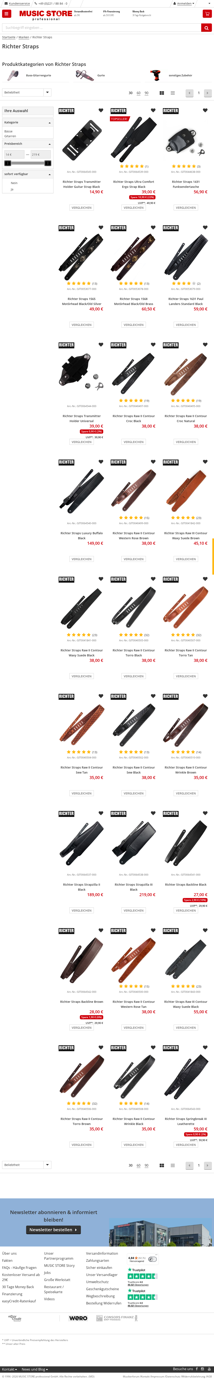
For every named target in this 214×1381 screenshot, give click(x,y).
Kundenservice (19, 3)
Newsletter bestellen (50, 1229)
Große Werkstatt (57, 1279)
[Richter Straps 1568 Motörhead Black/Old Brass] (133, 257)
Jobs (47, 1272)
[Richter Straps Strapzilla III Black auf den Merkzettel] (153, 813)
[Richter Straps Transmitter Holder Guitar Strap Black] (81, 140)
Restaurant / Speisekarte (54, 1289)
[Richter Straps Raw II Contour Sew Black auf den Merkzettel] (153, 696)
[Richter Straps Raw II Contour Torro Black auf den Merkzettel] (153, 579)
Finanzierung (12, 1294)
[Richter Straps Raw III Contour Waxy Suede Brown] (186, 491)
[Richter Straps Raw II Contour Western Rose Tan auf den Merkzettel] (153, 930)
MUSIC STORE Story (59, 1265)
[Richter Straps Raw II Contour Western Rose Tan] (133, 960)
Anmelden (184, 3)
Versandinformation (102, 1253)
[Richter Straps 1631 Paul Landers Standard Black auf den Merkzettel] (205, 227)
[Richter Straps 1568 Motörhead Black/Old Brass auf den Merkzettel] (153, 227)
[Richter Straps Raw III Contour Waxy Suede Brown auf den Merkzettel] (205, 461)
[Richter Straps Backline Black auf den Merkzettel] (205, 813)
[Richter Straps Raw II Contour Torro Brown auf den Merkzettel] (101, 1047)
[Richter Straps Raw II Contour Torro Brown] (81, 1077)
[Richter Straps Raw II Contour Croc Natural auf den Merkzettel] (205, 344)
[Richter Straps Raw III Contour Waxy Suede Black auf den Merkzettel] (205, 930)
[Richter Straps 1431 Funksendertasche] (186, 140)
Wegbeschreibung (100, 1296)
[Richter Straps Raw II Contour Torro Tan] (186, 608)
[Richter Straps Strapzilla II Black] (81, 842)
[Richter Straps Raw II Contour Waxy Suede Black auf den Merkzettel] (101, 579)
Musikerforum (131, 1376)
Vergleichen (82, 208)
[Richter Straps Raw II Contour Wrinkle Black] (133, 1077)
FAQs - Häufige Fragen (19, 1267)
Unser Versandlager (102, 1274)
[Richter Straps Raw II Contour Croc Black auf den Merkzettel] (153, 344)
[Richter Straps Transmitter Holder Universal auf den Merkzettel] (101, 344)
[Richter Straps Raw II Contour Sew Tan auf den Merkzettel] (101, 696)
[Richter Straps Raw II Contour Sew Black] (133, 725)
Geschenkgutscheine (102, 1289)
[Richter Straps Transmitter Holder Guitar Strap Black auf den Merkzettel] (101, 110)
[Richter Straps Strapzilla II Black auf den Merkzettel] (101, 813)
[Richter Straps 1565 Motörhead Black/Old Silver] (81, 257)
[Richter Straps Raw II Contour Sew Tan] (81, 725)
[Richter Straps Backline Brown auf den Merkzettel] (101, 930)
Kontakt (8, 1369)
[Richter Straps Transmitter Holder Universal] (81, 374)
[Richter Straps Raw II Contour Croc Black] (133, 374)
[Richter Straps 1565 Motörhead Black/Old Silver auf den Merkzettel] (101, 227)
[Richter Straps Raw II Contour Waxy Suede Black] (81, 608)
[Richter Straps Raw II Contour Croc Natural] (186, 374)
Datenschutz (173, 1376)
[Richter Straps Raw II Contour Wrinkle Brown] (186, 725)
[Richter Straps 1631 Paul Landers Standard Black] (186, 257)
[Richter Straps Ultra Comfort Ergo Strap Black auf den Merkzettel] (153, 110)
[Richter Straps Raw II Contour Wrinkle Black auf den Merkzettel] (153, 1047)
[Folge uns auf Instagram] (202, 1369)
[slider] (7, 163)
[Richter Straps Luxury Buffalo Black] (81, 491)
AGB (209, 1376)
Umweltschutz (97, 1282)
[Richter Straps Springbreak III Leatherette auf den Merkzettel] (205, 1047)
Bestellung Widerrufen (103, 1303)
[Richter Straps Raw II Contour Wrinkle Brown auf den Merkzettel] (205, 696)
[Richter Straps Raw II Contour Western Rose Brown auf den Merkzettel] (153, 461)
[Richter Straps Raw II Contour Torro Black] (133, 608)
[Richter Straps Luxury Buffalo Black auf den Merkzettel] (101, 461)
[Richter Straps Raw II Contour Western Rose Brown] (133, 491)
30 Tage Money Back (18, 1287)
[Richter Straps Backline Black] (186, 842)
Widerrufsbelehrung (193, 1376)
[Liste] (173, 93)
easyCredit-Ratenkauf (19, 1301)
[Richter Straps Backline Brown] (81, 960)
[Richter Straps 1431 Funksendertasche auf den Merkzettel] (205, 110)
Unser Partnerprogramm (58, 1256)
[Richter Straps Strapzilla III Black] (133, 842)
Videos (49, 1299)
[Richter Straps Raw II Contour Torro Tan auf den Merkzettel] (205, 579)
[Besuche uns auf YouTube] (209, 1369)
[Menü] (156, 1255)
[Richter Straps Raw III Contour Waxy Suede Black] (186, 960)
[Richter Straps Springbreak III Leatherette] (186, 1077)
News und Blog (33, 1369)
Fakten (7, 1260)
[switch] (152, 1259)
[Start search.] (206, 27)
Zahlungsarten (97, 1260)
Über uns (9, 1253)
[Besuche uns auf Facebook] (196, 1369)
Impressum (157, 1376)
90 (146, 93)
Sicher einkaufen (99, 1267)
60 (138, 93)
